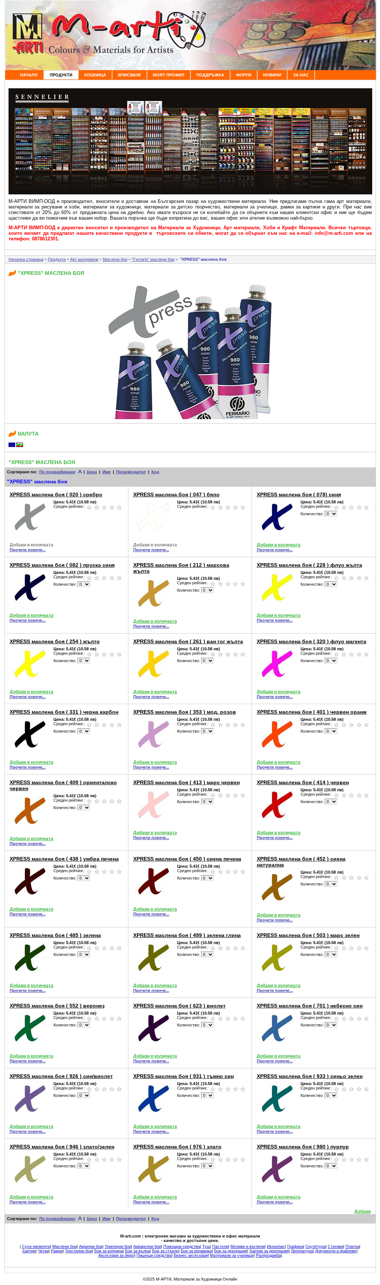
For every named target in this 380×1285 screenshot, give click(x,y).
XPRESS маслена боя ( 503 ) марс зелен (308, 935)
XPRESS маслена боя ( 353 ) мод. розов (184, 712)
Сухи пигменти (36, 1246)
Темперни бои (118, 1246)
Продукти (57, 259)
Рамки (57, 1251)
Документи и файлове (336, 1251)
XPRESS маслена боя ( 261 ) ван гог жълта (188, 641)
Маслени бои (115, 259)
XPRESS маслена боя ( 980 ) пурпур (303, 1147)
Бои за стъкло (165, 1251)
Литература (302, 1251)
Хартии (29, 1251)
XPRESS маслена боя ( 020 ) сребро (56, 494)
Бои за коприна (108, 1251)
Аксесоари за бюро (116, 1255)
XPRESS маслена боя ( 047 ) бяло (176, 494)
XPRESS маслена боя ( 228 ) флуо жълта (309, 565)
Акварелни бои (147, 1246)
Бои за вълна (137, 1251)
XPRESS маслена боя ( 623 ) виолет (179, 1006)
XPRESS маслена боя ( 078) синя (299, 494)
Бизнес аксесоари (191, 1255)
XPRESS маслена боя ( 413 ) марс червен (186, 782)
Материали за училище (232, 1255)
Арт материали (84, 259)
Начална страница (26, 259)
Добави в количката (31, 545)
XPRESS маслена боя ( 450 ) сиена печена (187, 859)
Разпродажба (268, 1255)
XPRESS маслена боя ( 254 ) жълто (55, 641)
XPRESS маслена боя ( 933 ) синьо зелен (310, 1076)
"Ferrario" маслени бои (153, 259)
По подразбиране (57, 472)
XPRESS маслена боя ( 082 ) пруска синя (62, 565)
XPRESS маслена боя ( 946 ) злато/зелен (62, 1147)
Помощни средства (181, 1246)
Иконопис (276, 1246)
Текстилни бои (78, 1251)
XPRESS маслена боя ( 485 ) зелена (55, 935)
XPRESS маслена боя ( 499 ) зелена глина (187, 935)
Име (106, 472)
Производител (131, 472)
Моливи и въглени (247, 1246)
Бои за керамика (196, 1251)
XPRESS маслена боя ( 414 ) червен (303, 782)
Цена (92, 472)
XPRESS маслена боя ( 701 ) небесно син (310, 1006)
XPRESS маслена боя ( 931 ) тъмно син (183, 1076)
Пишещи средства (154, 1255)
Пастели (220, 1246)
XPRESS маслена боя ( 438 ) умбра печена (64, 859)
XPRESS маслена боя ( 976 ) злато (177, 1147)
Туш (206, 1246)
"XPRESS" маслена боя (202, 259)
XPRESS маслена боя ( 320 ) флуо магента (311, 641)
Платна (352, 1246)
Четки (43, 1251)
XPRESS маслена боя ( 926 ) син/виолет (61, 1076)
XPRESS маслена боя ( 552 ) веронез (57, 1006)
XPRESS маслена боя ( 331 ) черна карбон (64, 712)
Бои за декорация (230, 1251)
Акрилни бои (90, 1246)
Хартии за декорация (269, 1251)
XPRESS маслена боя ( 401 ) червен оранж (312, 712)
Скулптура (315, 1246)
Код (155, 472)
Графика (295, 1246)
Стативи (335, 1246)
